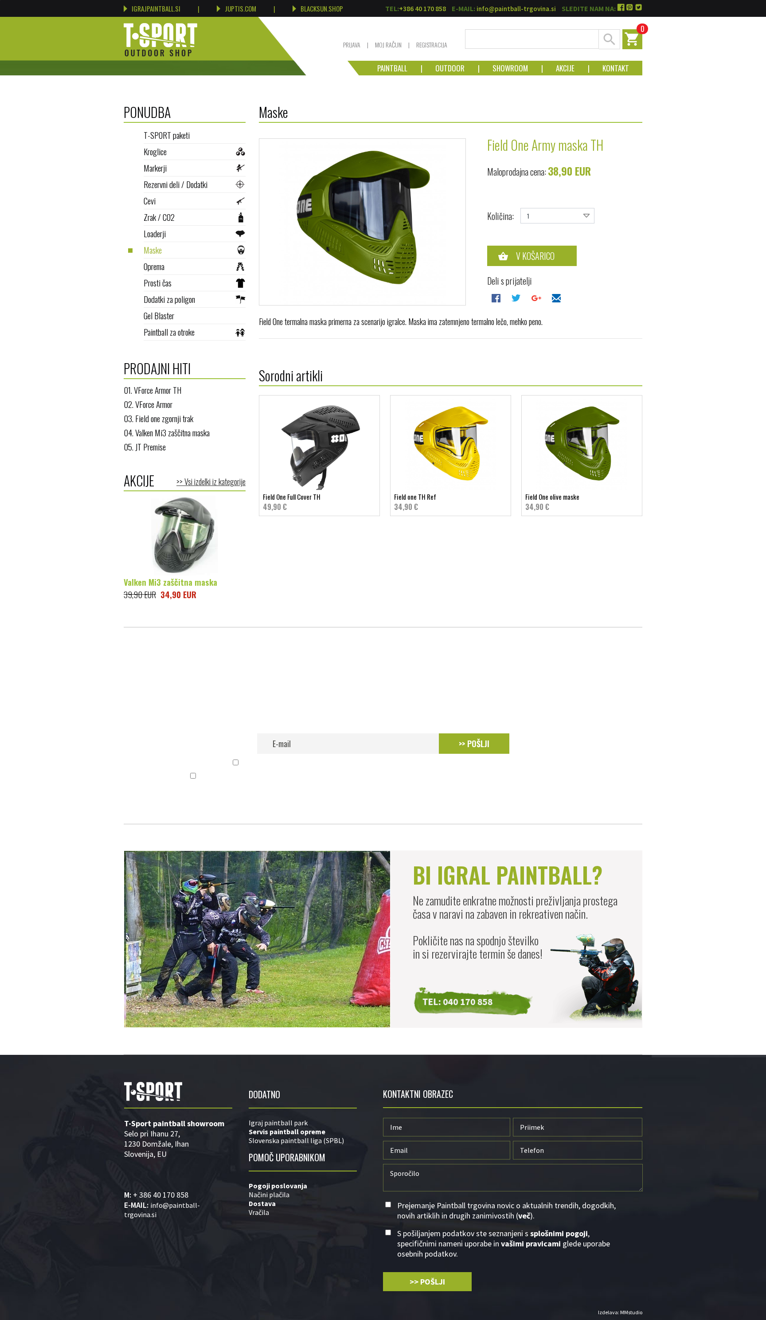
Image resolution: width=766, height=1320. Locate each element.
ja (304, 1185)
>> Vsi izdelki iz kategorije (211, 481)
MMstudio (631, 1312)
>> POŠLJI (474, 743)
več (527, 763)
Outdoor (443, 68)
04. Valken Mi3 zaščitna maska (167, 432)
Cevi (150, 200)
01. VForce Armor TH (152, 390)
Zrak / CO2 (159, 217)
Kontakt (609, 68)
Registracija (431, 44)
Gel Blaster (159, 315)
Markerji (155, 167)
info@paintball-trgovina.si (516, 8)
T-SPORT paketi (167, 135)
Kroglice (155, 151)
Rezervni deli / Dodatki (175, 184)
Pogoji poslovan (275, 1185)
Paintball (392, 68)
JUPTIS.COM (240, 8)
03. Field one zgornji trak (158, 418)
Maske (153, 249)
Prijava (351, 44)
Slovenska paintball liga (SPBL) (296, 1140)
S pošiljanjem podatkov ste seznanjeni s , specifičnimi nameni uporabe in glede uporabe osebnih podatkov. (388, 776)
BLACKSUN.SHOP (322, 8)
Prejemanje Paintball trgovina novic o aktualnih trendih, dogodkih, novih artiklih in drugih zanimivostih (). (388, 763)
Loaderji (155, 233)
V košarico (535, 255)
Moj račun (388, 44)
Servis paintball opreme (287, 1131)
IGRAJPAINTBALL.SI (156, 8)
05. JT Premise (145, 446)
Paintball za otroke (169, 331)
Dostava (262, 1203)
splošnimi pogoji (330, 776)
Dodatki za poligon (169, 299)
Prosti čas (158, 282)
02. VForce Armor (148, 404)
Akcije (558, 68)
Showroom (503, 68)
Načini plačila (269, 1194)
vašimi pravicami (463, 776)
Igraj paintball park (278, 1122)
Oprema (154, 266)
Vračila (259, 1212)
